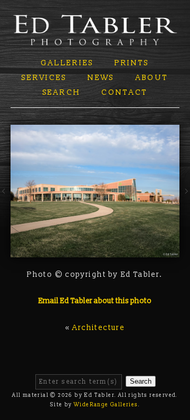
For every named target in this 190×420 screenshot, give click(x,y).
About (152, 77)
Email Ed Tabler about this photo (95, 300)
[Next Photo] (184, 205)
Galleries (67, 62)
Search (62, 92)
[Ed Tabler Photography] (95, 38)
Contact (124, 92)
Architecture (98, 327)
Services (44, 77)
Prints (132, 62)
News (101, 77)
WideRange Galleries (106, 405)
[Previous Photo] (5, 205)
